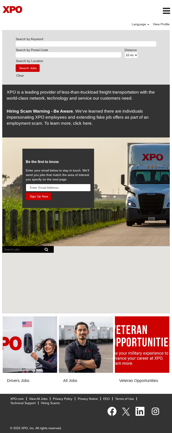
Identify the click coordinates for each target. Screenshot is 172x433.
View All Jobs (38, 399)
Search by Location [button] (29, 61)
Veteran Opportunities (138, 380)
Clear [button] (20, 75)
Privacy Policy (62, 399)
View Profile (161, 24)
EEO (106, 399)
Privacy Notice (88, 399)
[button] (114, 10)
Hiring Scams (50, 403)
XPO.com (17, 399)
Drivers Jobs (18, 380)
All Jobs (70, 380)
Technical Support (23, 403)
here (87, 123)
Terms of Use (124, 399)
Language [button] (139, 24)
